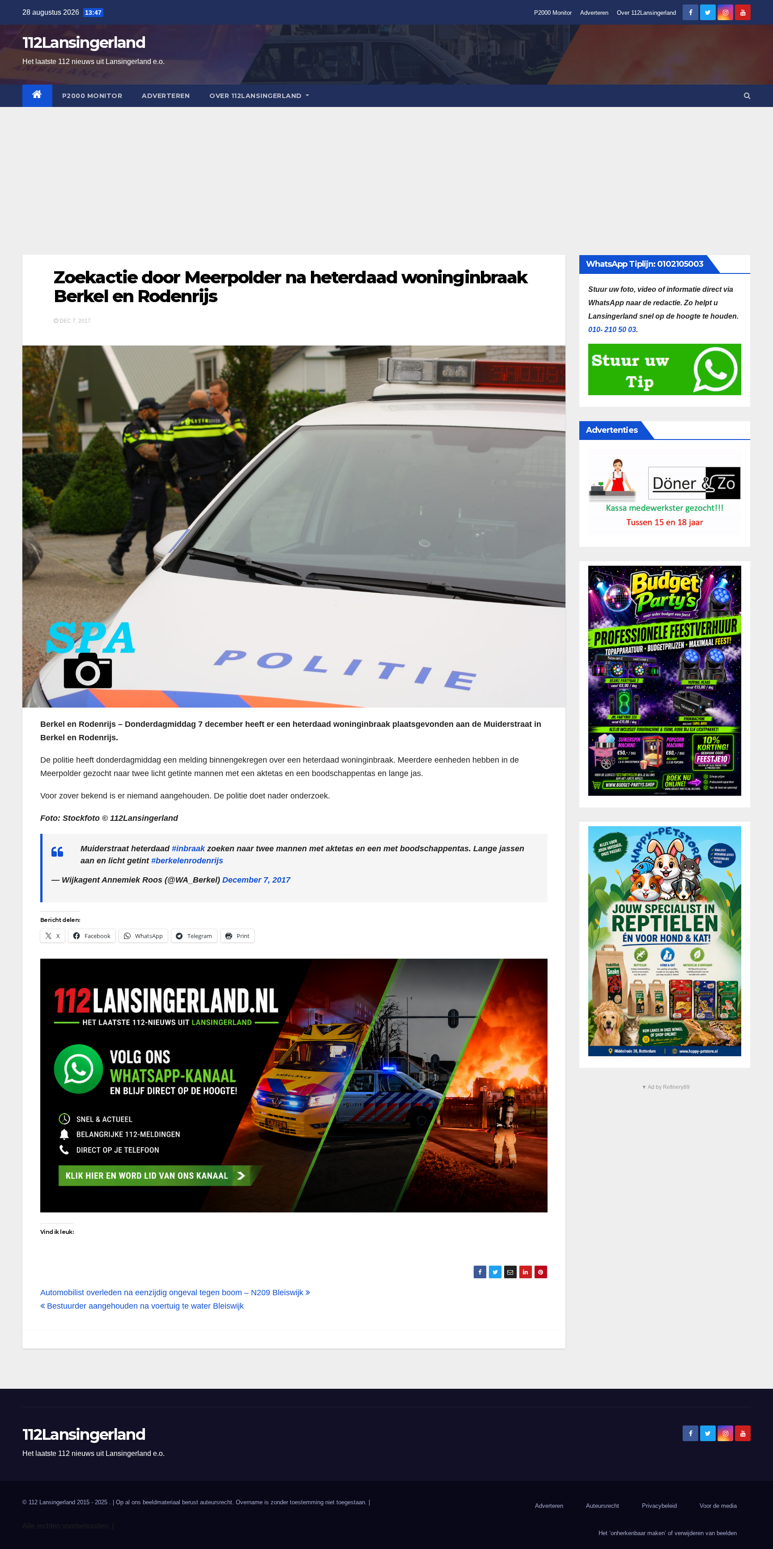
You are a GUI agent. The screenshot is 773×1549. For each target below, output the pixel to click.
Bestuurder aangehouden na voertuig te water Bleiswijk (144, 1306)
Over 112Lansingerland (646, 12)
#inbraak (188, 848)
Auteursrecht (602, 1505)
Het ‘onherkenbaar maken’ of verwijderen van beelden (668, 1533)
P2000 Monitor (553, 12)
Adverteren (594, 12)
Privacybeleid (659, 1505)
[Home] (37, 96)
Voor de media (718, 1505)
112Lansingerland (83, 42)
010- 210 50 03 (612, 329)
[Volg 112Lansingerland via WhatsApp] (294, 1085)
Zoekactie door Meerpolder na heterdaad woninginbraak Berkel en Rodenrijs (290, 287)
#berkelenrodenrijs (187, 860)
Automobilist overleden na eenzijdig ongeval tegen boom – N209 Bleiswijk (173, 1292)
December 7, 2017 (256, 879)
